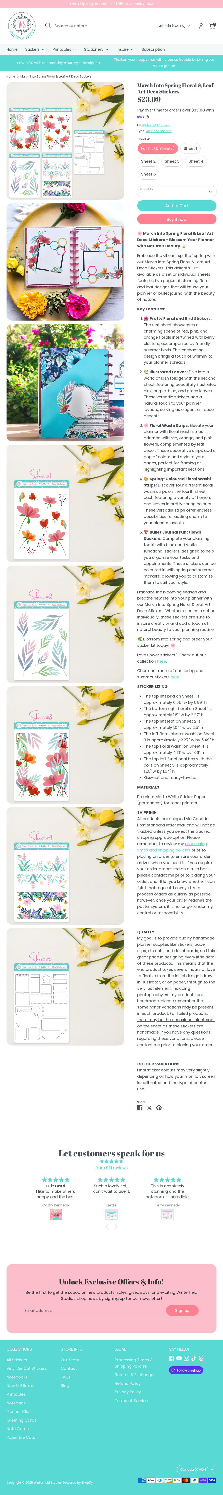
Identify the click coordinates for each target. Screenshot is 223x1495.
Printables (62, 49)
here (161, 661)
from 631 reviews (111, 1167)
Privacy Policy (128, 1392)
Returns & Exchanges (135, 1374)
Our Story (70, 1360)
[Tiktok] (193, 1358)
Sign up (182, 1310)
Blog (65, 1385)
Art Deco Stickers (159, 131)
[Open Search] (48, 25)
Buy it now (177, 219)
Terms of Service (131, 1400)
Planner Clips (19, 1411)
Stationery (94, 49)
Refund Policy (128, 1383)
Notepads (16, 1403)
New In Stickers (21, 1385)
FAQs (66, 1377)
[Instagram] (186, 1358)
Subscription (153, 49)
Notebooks (17, 1377)
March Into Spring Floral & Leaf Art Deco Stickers (55, 76)
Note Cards (18, 1428)
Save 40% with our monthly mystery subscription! (59, 62)
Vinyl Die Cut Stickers (27, 1368)
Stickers (33, 49)
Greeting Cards (22, 1420)
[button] (108, 1226)
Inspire (123, 49)
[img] (111, 1161)
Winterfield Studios (156, 125)
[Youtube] (179, 1358)
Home (12, 49)
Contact (69, 1368)
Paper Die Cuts (21, 1437)
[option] (59, 63)
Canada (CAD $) (171, 26)
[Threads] (201, 1358)
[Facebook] (171, 1358)
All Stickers (17, 1360)
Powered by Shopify (78, 1483)
